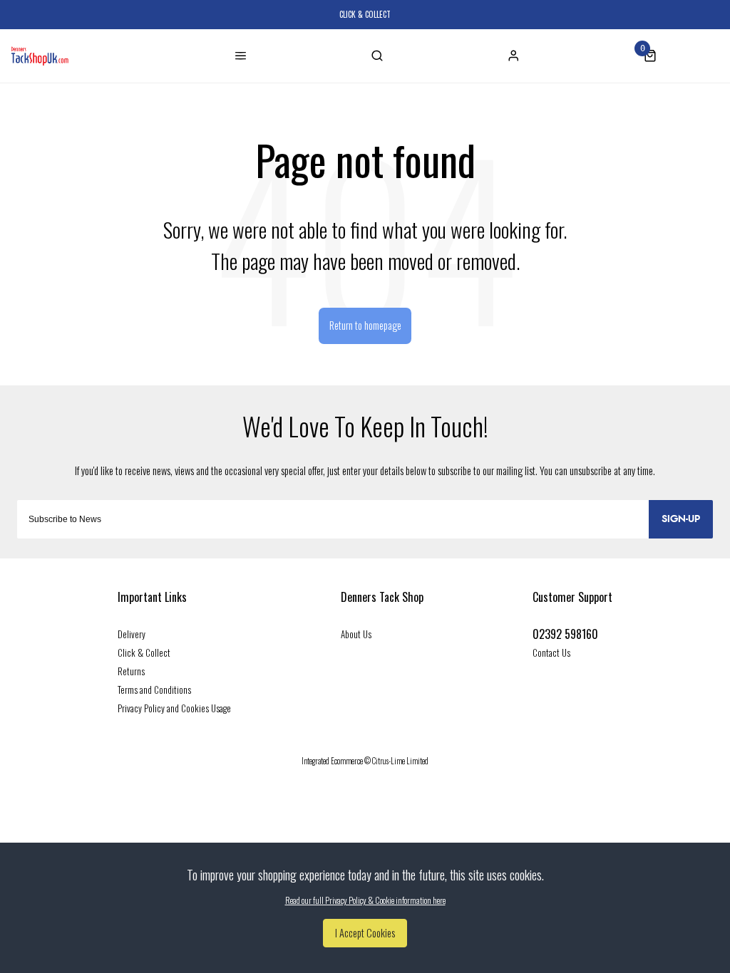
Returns (131, 671)
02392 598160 (565, 633)
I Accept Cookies (365, 932)
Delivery (131, 634)
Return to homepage (365, 325)
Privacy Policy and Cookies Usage (174, 708)
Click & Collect (144, 652)
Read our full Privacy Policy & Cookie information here (365, 900)
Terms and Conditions (154, 689)
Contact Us (551, 652)
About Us (356, 634)
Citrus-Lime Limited (400, 760)
